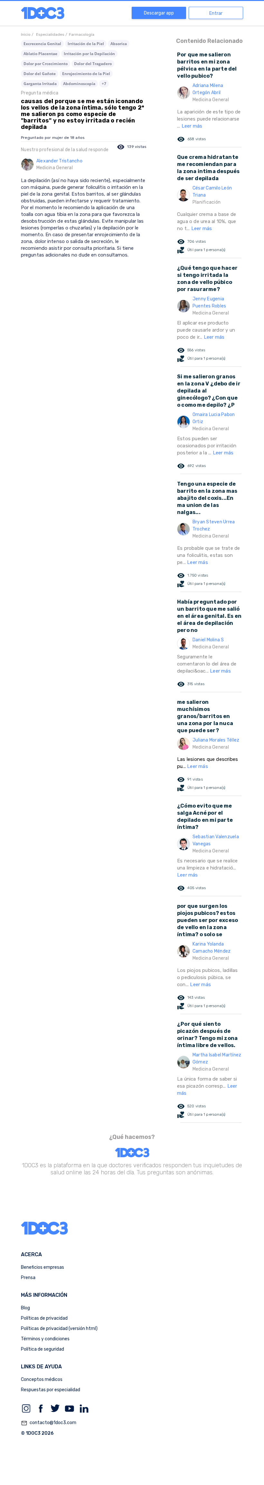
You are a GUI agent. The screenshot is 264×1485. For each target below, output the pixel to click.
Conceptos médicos (41, 1379)
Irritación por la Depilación (89, 53)
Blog (25, 1308)
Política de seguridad (42, 1349)
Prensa (28, 1277)
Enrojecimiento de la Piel (86, 73)
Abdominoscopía (79, 83)
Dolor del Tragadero (93, 63)
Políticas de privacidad (44, 1318)
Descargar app (159, 13)
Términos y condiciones (45, 1339)
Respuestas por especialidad (50, 1390)
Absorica (118, 43)
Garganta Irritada (40, 83)
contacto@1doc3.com (48, 1423)
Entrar (215, 13)
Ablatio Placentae (40, 53)
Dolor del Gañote (40, 73)
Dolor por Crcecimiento (46, 63)
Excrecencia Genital (42, 43)
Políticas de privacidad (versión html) (59, 1328)
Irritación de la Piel (86, 43)
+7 (104, 83)
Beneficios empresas (42, 1267)
